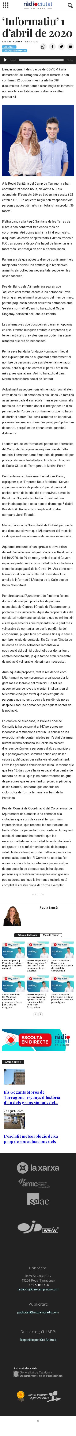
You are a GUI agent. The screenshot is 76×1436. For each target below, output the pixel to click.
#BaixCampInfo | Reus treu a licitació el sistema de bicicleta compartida (62, 965)
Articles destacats (27, 935)
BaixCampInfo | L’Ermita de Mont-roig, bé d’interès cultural (12, 964)
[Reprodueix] (5, 60)
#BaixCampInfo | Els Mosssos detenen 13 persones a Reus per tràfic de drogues (12, 1001)
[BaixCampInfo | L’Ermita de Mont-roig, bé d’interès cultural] (13, 950)
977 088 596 (40, 1285)
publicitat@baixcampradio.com (38, 1312)
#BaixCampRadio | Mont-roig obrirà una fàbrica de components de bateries (38, 965)
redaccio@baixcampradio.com (38, 1289)
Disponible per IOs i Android (38, 1339)
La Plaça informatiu (15, 50)
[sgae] (38, 1199)
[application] (38, 60)
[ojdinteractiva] (38, 1229)
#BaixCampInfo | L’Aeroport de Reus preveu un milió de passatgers (62, 998)
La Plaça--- (9, 47)
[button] (69, 5)
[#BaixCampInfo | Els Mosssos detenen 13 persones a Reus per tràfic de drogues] (13, 983)
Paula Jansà (14, 41)
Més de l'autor (51, 935)
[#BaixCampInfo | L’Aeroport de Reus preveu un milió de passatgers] (62, 983)
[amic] (38, 1183)
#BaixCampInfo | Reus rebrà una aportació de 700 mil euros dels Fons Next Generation (36, 1001)
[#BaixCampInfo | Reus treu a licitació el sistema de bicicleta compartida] (62, 950)
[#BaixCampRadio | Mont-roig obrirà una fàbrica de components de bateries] (38, 950)
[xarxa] (38, 1168)
